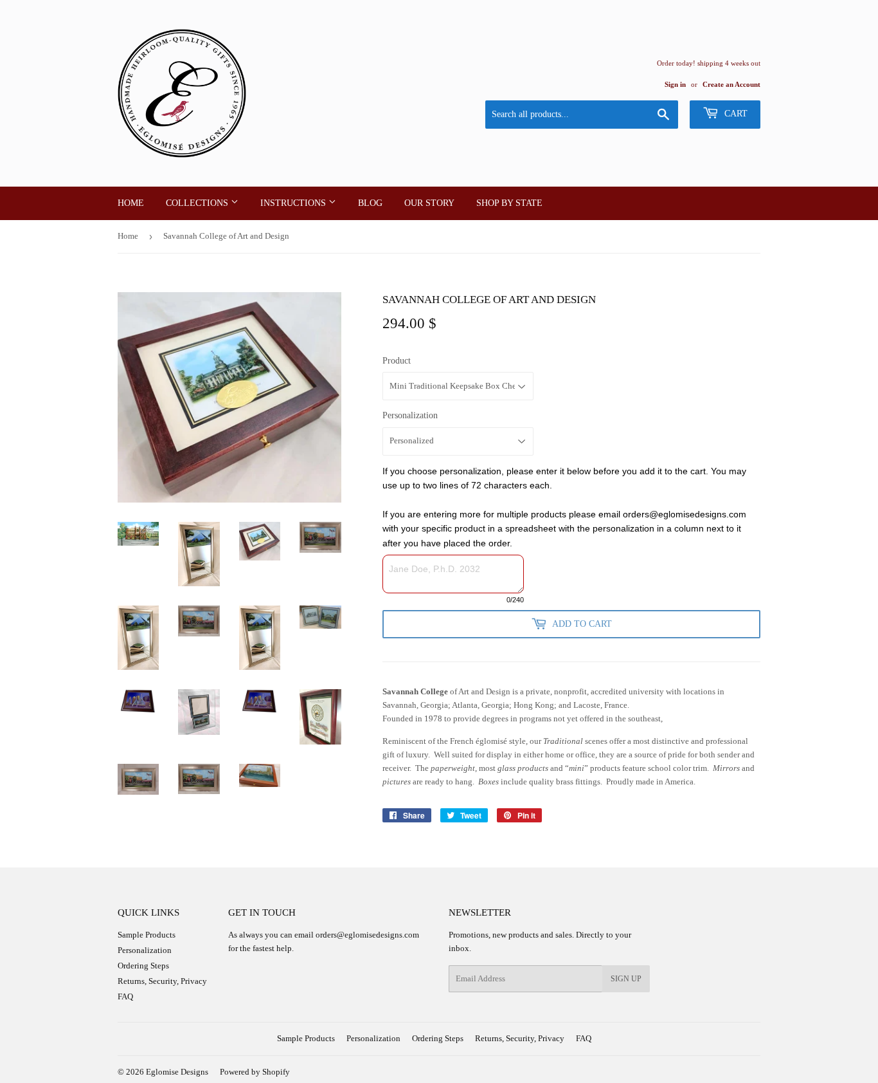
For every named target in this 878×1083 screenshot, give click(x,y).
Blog (370, 203)
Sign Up (626, 978)
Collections (198, 203)
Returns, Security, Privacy (162, 981)
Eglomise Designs (177, 1072)
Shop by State (509, 203)
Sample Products (146, 935)
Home (131, 203)
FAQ (125, 996)
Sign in (675, 84)
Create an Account (731, 84)
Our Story (429, 203)
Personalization (410, 415)
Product (396, 361)
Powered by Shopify (255, 1072)
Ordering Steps (143, 965)
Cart (735, 113)
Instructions (294, 203)
